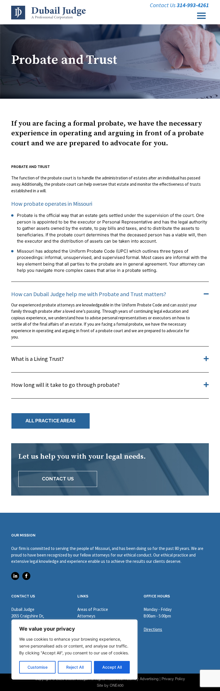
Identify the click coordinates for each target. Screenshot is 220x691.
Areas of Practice (92, 609)
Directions (153, 629)
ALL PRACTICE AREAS (50, 420)
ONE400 (116, 685)
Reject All (75, 667)
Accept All (112, 667)
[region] (74, 649)
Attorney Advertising (141, 679)
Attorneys (86, 616)
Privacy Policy (173, 679)
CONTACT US (58, 479)
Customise (38, 667)
